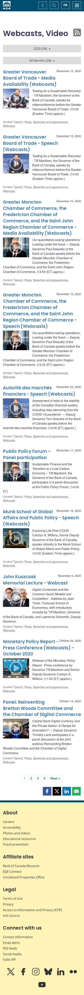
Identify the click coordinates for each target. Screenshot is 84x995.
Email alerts (11, 943)
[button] (47, 791)
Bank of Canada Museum (21, 866)
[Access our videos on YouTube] (42, 987)
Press (27, 122)
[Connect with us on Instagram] (36, 974)
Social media (12, 954)
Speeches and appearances (50, 122)
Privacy (8, 904)
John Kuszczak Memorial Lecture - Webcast (35, 580)
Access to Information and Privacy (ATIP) (32, 910)
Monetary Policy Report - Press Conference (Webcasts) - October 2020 (38, 648)
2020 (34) (40, 48)
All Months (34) (40, 60)
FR (65, 5)
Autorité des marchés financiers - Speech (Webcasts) (39, 391)
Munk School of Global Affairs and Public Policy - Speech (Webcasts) (41, 518)
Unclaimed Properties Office (23, 877)
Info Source (11, 915)
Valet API (9, 959)
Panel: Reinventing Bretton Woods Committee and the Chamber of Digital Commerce (42, 708)
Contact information (18, 937)
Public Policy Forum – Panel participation (27, 454)
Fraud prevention (16, 844)
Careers (8, 822)
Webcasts (9, 126)
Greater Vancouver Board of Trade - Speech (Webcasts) (30, 143)
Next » (55, 778)
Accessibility (12, 827)
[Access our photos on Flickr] (73, 974)
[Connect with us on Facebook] (23, 974)
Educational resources (19, 839)
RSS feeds (10, 948)
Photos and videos (16, 833)
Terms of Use (12, 898)
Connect (12, 871)
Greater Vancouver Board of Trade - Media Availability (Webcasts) (30, 78)
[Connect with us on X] (11, 974)
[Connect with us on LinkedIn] (61, 974)
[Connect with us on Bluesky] (48, 974)
